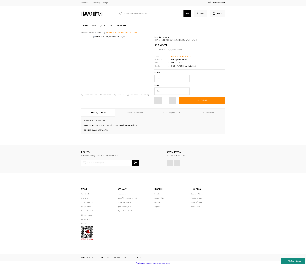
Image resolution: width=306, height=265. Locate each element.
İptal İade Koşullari (124, 206)
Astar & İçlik (186, 56)
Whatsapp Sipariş (294, 261)
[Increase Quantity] (172, 100)
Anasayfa (84, 3)
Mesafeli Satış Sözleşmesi (127, 198)
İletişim (105, 3)
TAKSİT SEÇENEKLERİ (171, 112)
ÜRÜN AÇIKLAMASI (98, 112)
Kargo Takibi (85, 219)
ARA (187, 13)
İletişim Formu (86, 206)
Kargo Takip (96, 3)
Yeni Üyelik (85, 194)
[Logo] (98, 13)
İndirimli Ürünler (197, 202)
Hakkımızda (122, 194)
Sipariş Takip (159, 198)
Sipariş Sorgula (86, 215)
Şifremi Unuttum (87, 202)
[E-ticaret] (153, 263)
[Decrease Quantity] (158, 100)
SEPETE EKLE (202, 100)
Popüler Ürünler (197, 198)
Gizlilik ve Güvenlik (124, 202)
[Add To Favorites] (89, 95)
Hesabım (157, 194)
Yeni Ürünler (195, 206)
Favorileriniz (158, 202)
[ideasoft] (140, 263)
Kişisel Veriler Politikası (126, 211)
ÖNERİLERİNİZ (208, 112)
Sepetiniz (157, 206)
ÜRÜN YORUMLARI (135, 112)
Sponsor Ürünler (197, 194)
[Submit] (135, 163)
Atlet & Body (176, 56)
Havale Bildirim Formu (89, 211)
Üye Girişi (84, 198)
